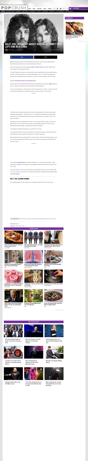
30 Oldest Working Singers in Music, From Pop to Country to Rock (13, 341)
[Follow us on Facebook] (63, 8)
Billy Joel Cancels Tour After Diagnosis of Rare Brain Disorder (32, 341)
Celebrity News (18, 225)
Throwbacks (32, 11)
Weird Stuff (52, 11)
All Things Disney (60, 11)
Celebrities (18, 11)
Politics (38, 11)
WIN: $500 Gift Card (10, 11)
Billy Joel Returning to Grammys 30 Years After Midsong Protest (31, 362)
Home (29, 8)
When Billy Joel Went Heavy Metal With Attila (25, 80)
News (34, 8)
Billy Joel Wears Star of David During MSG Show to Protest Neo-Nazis (53, 383)
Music (45, 8)
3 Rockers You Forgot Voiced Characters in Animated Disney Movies (13, 362)
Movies (49, 8)
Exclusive (39, 8)
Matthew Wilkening (11, 49)
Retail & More (45, 11)
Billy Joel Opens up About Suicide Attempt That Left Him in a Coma (39, 218)
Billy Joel (12, 61)
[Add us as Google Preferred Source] (57, 8)
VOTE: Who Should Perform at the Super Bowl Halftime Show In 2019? (33, 383)
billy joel (17, 223)
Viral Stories (25, 11)
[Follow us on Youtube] (60, 8)
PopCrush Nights (69, 11)
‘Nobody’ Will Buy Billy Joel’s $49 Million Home (12, 383)
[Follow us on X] (67, 8)
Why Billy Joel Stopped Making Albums (54, 361)
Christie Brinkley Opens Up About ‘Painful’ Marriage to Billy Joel (54, 341)
